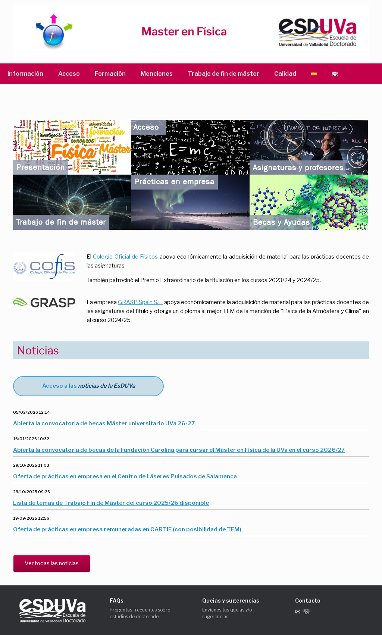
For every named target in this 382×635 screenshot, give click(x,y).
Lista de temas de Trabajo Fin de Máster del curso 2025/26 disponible (111, 503)
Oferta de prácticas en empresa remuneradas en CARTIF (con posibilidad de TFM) (127, 529)
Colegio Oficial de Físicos (125, 256)
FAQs (116, 600)
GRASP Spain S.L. (140, 302)
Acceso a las (88, 385)
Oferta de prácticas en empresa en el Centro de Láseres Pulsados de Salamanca (125, 476)
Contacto (307, 600)
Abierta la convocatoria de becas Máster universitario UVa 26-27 (104, 423)
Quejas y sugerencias (230, 600)
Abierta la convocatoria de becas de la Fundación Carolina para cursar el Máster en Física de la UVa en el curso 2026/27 (179, 450)
